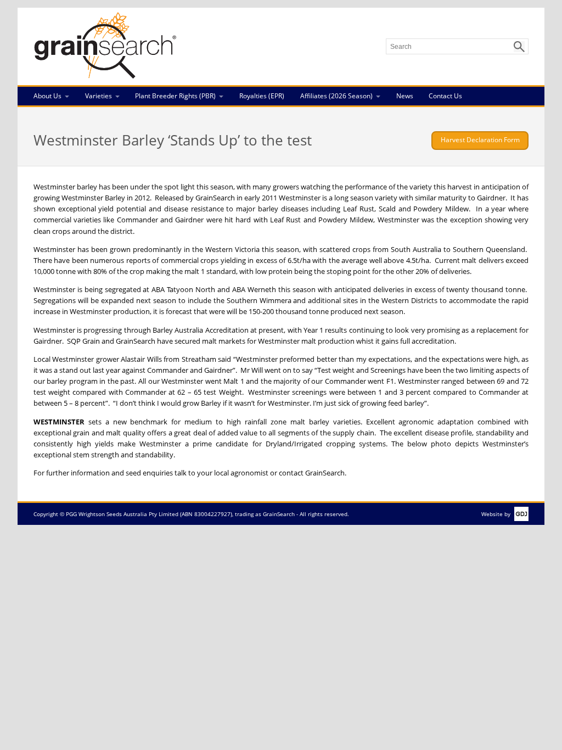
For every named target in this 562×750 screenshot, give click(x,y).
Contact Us (445, 95)
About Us (47, 95)
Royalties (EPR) (261, 95)
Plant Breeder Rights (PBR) (175, 95)
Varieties (98, 95)
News (404, 95)
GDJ (519, 514)
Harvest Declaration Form (480, 140)
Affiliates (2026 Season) (336, 95)
